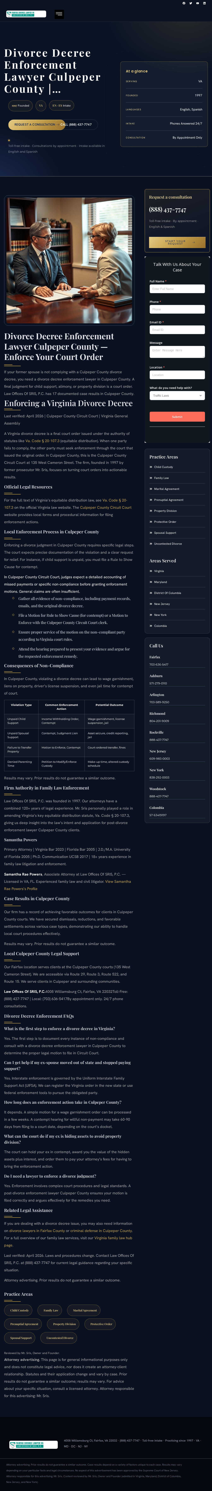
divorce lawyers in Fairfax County (37, 1230)
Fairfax (154, 657)
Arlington (156, 694)
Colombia (156, 807)
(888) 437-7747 (167, 209)
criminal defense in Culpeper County (101, 1230)
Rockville (156, 732)
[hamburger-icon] (59, 14)
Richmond (157, 713)
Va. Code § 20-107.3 (42, 440)
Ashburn (156, 676)
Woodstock (157, 789)
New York (156, 770)
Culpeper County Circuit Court (105, 507)
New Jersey (157, 751)
